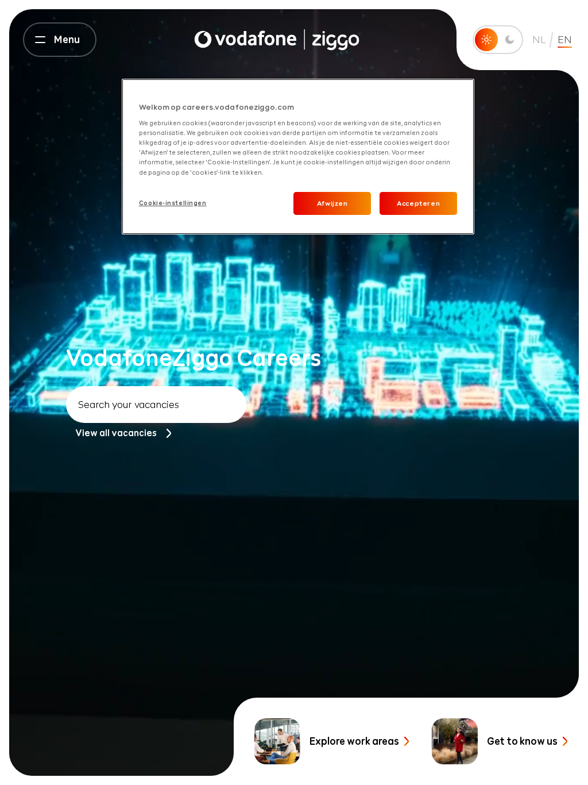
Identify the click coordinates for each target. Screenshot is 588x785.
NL (539, 39)
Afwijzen (332, 203)
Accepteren (418, 203)
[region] (298, 157)
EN (565, 39)
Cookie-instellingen (173, 203)
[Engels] (276, 40)
